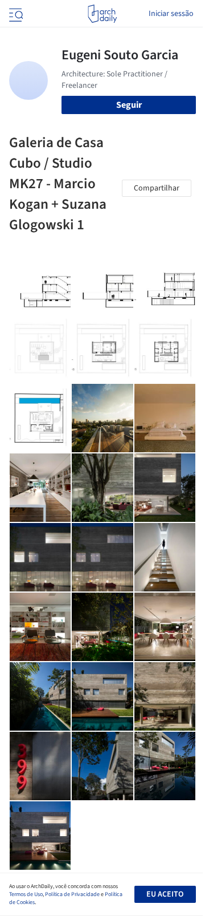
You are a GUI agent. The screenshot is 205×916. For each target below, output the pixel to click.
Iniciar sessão (171, 14)
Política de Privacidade (72, 894)
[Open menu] (15, 14)
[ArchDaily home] (102, 14)
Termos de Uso (26, 894)
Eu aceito (164, 894)
